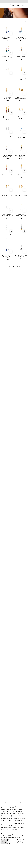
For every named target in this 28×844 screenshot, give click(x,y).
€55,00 (7, 119)
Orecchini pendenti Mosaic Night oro (7, 156)
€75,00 (7, 177)
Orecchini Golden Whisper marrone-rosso (7, 117)
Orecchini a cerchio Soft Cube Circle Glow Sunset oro (21, 195)
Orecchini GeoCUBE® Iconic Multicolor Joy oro (20, 38)
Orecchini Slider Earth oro (7, 77)
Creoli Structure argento (7, 136)
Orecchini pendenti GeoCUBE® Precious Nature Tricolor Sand (20, 236)
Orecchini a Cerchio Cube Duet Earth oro (20, 57)
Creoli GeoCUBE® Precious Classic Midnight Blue (21, 78)
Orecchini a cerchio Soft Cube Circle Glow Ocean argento (7, 215)
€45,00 (7, 137)
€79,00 (7, 79)
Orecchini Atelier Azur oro (21, 175)
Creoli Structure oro (20, 116)
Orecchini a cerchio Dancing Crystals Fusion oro (20, 215)
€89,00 (20, 218)
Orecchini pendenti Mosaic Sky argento (20, 136)
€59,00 (7, 218)
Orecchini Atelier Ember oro (7, 175)
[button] (23, 5)
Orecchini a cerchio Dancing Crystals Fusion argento (7, 236)
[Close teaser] (7, 840)
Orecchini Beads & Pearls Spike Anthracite (21, 256)
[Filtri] (26, 21)
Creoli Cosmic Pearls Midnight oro (7, 98)
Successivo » (17, 266)
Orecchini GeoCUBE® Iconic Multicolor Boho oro (7, 57)
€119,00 (7, 196)
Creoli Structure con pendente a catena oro (20, 98)
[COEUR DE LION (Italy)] (14, 5)
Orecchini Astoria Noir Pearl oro (20, 156)
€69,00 (20, 59)
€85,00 (20, 158)
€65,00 (7, 40)
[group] (14, 1)
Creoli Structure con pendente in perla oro (7, 194)
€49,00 (20, 118)
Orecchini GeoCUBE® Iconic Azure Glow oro (7, 38)
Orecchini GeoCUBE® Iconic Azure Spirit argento (7, 256)
